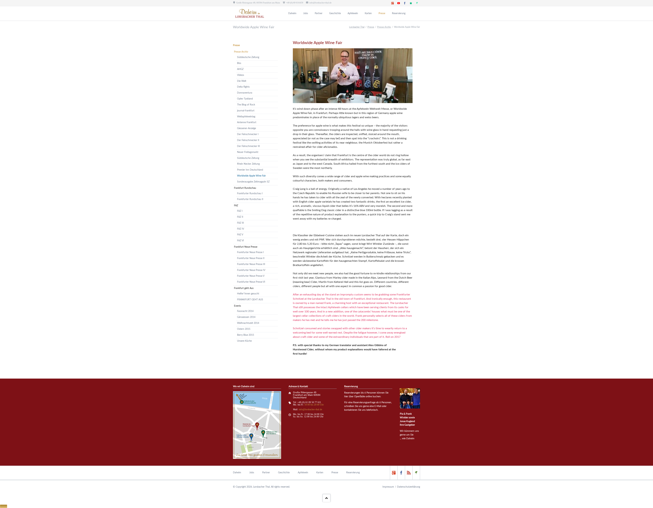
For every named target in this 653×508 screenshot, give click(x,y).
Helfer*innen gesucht (248, 294)
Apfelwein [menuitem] (303, 472)
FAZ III (240, 223)
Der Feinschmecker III (248, 146)
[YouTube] (399, 3)
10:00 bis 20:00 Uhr (314, 404)
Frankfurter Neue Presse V (250, 276)
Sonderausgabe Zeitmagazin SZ (253, 182)
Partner (318, 13)
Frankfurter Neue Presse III (251, 264)
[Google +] (392, 3)
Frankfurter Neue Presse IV (251, 270)
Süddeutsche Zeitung (248, 57)
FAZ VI (240, 240)
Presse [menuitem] (334, 472)
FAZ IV (240, 229)
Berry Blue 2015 (245, 335)
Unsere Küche (244, 341)
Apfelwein (353, 13)
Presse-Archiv (384, 27)
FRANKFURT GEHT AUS (250, 299)
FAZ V (240, 235)
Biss (239, 63)
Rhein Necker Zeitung (248, 164)
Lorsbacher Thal (356, 27)
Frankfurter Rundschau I (250, 193)
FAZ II (240, 217)
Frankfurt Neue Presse (245, 247)
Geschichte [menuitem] (284, 472)
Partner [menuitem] (266, 472)
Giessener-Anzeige (246, 128)
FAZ (236, 205)
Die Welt (241, 81)
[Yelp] (408, 473)
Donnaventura (244, 93)
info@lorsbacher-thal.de (310, 409)
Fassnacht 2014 (245, 311)
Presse (382, 13)
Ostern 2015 (243, 329)
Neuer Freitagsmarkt (247, 152)
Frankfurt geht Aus (244, 288)
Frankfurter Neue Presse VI (251, 282)
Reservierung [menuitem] (353, 472)
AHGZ (240, 69)
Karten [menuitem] (319, 472)
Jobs (305, 13)
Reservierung (398, 13)
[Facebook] (405, 3)
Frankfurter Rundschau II (250, 199)
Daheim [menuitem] (237, 472)
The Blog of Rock (246, 105)
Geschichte (335, 13)
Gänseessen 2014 (246, 317)
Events (237, 306)
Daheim (292, 13)
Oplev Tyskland (245, 99)
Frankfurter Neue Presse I (250, 252)
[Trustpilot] (411, 3)
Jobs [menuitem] (251, 472)
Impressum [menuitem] (388, 487)
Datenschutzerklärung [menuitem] (408, 487)
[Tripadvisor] (417, 3)
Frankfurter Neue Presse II (250, 258)
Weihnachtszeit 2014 (248, 323)
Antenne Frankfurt (246, 122)
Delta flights (243, 87)
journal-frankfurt (245, 111)
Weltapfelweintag (246, 116)
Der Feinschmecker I (247, 134)
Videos (240, 75)
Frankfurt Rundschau (245, 188)
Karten (368, 13)
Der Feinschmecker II (248, 140)
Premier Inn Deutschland (250, 170)
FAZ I (239, 211)
